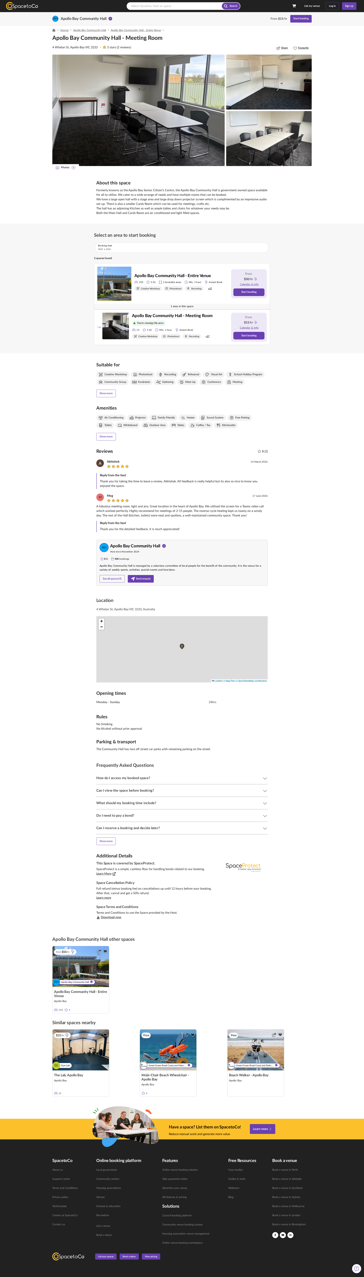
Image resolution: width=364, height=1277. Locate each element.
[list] (72, 1197)
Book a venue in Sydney (286, 1197)
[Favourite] (105, 951)
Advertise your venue (174, 1188)
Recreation (102, 1215)
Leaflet (218, 680)
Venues (100, 1197)
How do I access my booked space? (123, 778)
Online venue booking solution (180, 1170)
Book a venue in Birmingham (289, 1224)
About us (57, 1170)
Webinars (233, 1188)
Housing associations (108, 1188)
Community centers (107, 1179)
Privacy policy (60, 1197)
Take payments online (174, 1179)
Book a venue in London (286, 1215)
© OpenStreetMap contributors (251, 680)
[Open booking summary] (294, 6)
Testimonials (59, 1206)
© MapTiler (229, 680)
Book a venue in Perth (285, 1170)
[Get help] (356, 1268)
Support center (61, 1179)
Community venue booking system (182, 1224)
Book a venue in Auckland (287, 1188)
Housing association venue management (185, 1233)
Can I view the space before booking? (125, 790)
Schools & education (108, 1206)
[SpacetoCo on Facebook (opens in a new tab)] (275, 1235)
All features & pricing (174, 1197)
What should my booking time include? (126, 803)
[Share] (99, 951)
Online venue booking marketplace (182, 1243)
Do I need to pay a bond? (115, 815)
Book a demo (104, 1235)
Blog (230, 1197)
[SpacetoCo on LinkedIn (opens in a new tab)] (290, 1235)
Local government (106, 1170)
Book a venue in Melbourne (288, 1206)
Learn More (103, 873)
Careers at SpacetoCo (65, 1215)
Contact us (58, 1224)
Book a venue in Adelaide (287, 1179)
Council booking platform (177, 1215)
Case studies (235, 1170)
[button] (138, 110)
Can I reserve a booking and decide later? (128, 828)
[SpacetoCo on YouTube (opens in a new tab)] (283, 1235)
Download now (111, 917)
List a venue (103, 1226)
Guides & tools (236, 1179)
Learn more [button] (103, 897)
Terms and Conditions (65, 1188)
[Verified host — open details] (110, 18)
